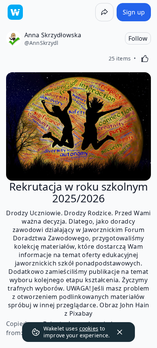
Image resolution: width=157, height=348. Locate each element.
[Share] (104, 12)
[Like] (145, 58)
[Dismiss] (120, 332)
